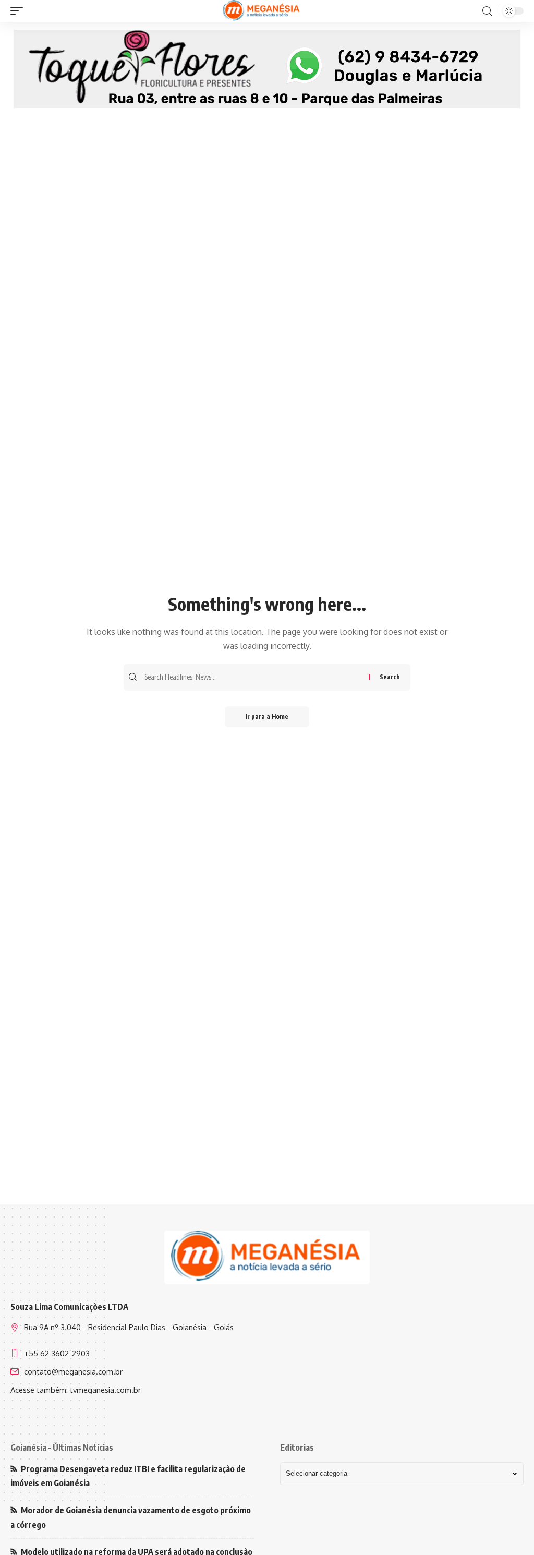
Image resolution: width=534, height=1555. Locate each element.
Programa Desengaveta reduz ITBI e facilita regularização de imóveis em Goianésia (128, 1476)
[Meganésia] (262, 11)
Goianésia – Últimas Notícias (61, 1447)
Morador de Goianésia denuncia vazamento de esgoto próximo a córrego (130, 1517)
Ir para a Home (267, 716)
